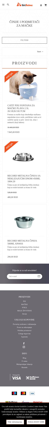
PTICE (24, 308)
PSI (24, 301)
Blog (24, 358)
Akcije (24, 314)
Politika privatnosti (24, 330)
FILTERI (24, 40)
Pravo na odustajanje (24, 327)
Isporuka (24, 337)
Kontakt (24, 367)
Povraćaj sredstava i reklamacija (24, 324)
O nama (24, 361)
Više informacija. (15, 422)
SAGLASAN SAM (36, 422)
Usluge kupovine (24, 334)
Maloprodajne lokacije (24, 364)
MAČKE (24, 304)
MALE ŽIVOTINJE (24, 311)
